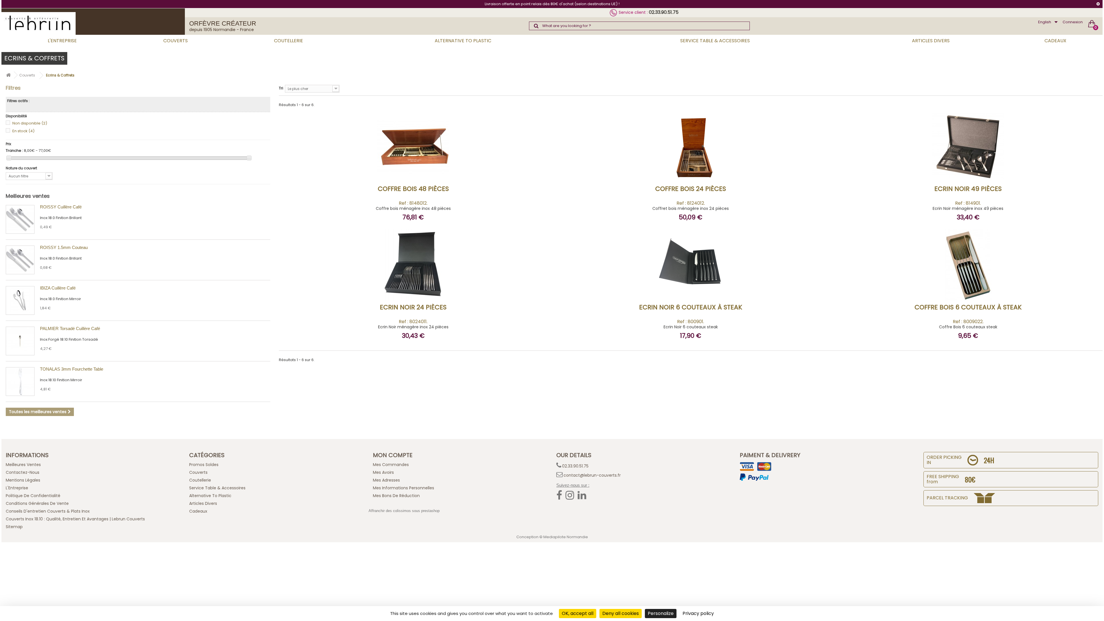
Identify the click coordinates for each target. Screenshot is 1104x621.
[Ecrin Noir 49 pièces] (960, 174)
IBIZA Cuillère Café (58, 287)
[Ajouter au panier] (421, 172)
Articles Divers (931, 40)
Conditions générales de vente (37, 503)
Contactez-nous (22, 472)
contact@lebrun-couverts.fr (592, 475)
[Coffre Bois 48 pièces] (405, 174)
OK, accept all (577, 613)
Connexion (1073, 22)
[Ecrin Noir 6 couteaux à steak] (682, 292)
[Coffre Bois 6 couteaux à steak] (960, 292)
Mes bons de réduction (396, 496)
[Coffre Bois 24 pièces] (682, 174)
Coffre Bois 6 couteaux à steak (968, 307)
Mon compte (393, 455)
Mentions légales (23, 480)
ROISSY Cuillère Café (61, 206)
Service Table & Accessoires (715, 40)
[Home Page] (8, 75)
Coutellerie (288, 40)
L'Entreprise (62, 40)
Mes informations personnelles (403, 488)
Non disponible (29, 123)
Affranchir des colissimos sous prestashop (404, 511)
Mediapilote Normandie (565, 537)
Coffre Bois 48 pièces (413, 188)
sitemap (14, 527)
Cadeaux (1055, 40)
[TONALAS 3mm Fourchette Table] (20, 381)
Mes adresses (386, 480)
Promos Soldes (203, 464)
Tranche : (14, 150)
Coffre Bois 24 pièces (690, 188)
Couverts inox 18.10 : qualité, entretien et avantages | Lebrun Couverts (75, 519)
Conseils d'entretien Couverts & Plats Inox (48, 511)
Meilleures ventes (28, 196)
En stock (23, 131)
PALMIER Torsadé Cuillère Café (70, 328)
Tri (281, 88)
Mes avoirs (383, 472)
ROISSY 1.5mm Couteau (64, 247)
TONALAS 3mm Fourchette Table (71, 369)
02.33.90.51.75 (663, 12)
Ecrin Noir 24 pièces (413, 307)
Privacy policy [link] (698, 613)
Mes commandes (391, 464)
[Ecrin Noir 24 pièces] (405, 292)
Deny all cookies (620, 613)
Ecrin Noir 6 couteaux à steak (690, 307)
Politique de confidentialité (33, 496)
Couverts (175, 40)
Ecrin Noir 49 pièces (968, 188)
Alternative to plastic (463, 40)
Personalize (661, 613)
